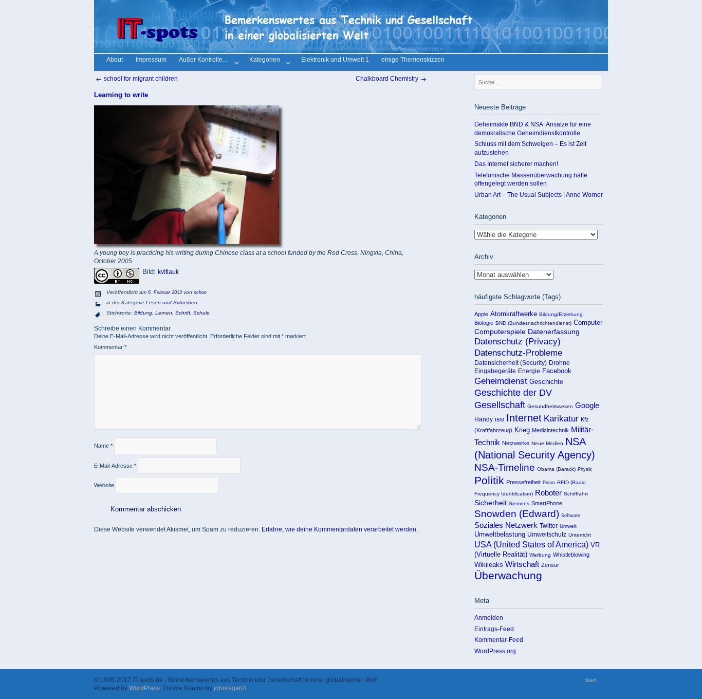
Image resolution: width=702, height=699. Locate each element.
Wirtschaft (522, 564)
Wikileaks (488, 564)
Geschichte (546, 381)
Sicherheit (490, 503)
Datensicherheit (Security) (510, 363)
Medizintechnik (550, 430)
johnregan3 (230, 688)
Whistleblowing (571, 554)
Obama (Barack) (556, 469)
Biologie (483, 323)
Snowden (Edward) (516, 513)
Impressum (151, 60)
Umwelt (568, 526)
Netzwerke (515, 443)
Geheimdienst (500, 381)
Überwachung (508, 575)
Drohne (559, 362)
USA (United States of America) (531, 544)
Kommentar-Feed (498, 639)
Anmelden (488, 617)
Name (103, 446)
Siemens (519, 503)
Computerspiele (500, 331)
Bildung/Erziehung (561, 314)
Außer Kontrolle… (204, 60)
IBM (499, 419)
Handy (483, 419)
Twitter (549, 525)
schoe (200, 292)
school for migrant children (140, 78)
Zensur (550, 565)
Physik (585, 469)
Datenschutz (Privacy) (517, 341)
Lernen (163, 313)
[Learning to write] (186, 242)
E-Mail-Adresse (115, 466)
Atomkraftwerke (513, 314)
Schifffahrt (576, 493)
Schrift (182, 313)
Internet (524, 418)
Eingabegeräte (495, 371)
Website (104, 485)
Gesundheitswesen (550, 406)
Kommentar (110, 347)
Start (590, 680)
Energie (529, 371)
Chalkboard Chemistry (388, 78)
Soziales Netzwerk (506, 525)
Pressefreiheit (523, 482)
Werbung (540, 555)
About (114, 60)
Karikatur (561, 419)
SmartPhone (546, 503)
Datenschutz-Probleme (518, 353)
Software (570, 515)
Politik (489, 480)
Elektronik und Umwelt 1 (335, 60)
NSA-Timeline (504, 467)
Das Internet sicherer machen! (516, 163)
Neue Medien (547, 443)
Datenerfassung (554, 332)
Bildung (143, 313)
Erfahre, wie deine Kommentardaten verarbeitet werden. (340, 529)
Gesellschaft (499, 405)
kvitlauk (168, 271)
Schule (201, 313)
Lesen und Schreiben (171, 302)
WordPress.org (495, 651)
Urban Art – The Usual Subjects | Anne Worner (538, 194)
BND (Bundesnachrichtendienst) (533, 323)
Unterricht (579, 535)
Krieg (522, 430)
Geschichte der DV (513, 393)
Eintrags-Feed (494, 629)
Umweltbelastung (499, 534)
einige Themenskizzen (413, 60)
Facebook (556, 371)
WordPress (144, 688)
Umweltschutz (546, 534)
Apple (481, 314)
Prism (549, 482)
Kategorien (264, 60)
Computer (588, 322)
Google (587, 405)
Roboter (548, 493)
